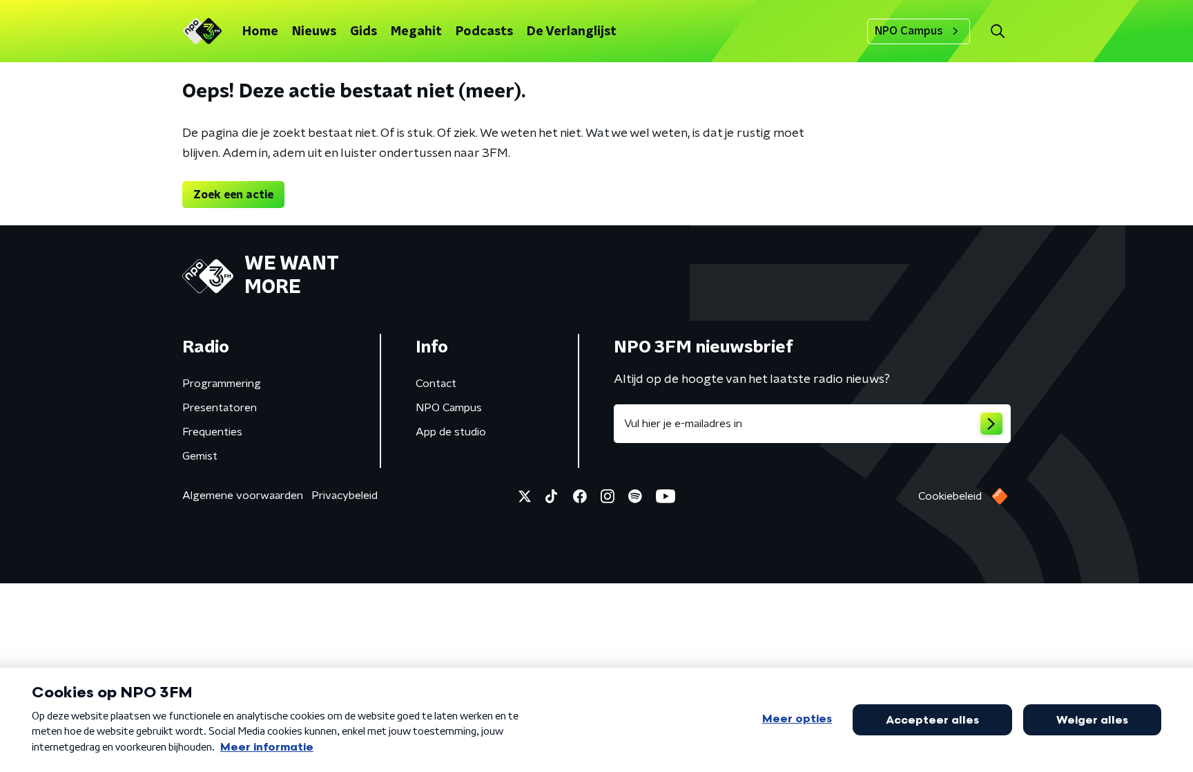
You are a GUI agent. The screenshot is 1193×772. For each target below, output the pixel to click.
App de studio (451, 431)
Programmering (221, 383)
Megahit (416, 32)
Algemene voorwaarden (242, 495)
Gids (363, 32)
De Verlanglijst (572, 32)
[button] (997, 31)
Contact (436, 383)
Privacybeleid (344, 495)
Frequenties (212, 431)
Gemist (199, 456)
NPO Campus (909, 31)
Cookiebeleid (950, 496)
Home (260, 32)
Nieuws (314, 32)
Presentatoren (219, 407)
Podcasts (484, 32)
